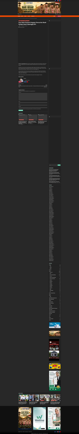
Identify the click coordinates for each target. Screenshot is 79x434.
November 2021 (51, 260)
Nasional (51, 282)
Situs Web (20, 106)
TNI (50, 291)
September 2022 (51, 247)
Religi (19, 400)
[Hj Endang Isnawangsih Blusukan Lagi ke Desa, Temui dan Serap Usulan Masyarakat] (45, 397)
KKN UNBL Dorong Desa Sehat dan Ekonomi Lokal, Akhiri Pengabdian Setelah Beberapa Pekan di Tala (23, 122)
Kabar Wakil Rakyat (51, 299)
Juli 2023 (50, 234)
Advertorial (51, 272)
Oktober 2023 (50, 230)
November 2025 (51, 198)
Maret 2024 (50, 224)
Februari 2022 (50, 256)
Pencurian (21, 83)
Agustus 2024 (50, 217)
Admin (25, 78)
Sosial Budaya (51, 290)
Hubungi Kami (30, 431)
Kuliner (50, 304)
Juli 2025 (50, 203)
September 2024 (51, 216)
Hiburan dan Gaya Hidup (53, 277)
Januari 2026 (50, 195)
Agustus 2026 (50, 186)
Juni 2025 (50, 204)
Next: (40, 86)
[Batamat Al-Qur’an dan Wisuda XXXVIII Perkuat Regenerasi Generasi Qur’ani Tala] (34, 397)
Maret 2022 (50, 255)
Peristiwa (51, 286)
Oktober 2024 (50, 215)
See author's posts (27, 80)
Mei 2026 (50, 190)
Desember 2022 (51, 243)
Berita (19, 20)
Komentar (20, 92)
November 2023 (51, 229)
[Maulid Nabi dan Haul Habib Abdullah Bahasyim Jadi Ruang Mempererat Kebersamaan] (24, 397)
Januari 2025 (50, 211)
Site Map (24, 431)
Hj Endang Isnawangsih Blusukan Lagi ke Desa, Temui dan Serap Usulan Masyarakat (44, 403)
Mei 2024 (50, 221)
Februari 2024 (50, 225)
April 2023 (50, 238)
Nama (19, 101)
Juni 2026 (50, 189)
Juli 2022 (50, 250)
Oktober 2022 (50, 246)
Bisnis (50, 273)
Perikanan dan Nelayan (52, 312)
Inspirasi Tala (40, 433)
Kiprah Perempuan (51, 303)
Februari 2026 (50, 194)
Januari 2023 (50, 242)
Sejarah (51, 267)
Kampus (50, 300)
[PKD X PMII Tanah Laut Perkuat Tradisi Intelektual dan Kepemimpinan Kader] (42, 117)
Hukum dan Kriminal (27, 20)
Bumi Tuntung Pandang (22, 20)
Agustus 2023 (50, 233)
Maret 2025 (50, 208)
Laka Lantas (50, 305)
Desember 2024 (51, 212)
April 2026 (50, 191)
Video (50, 296)
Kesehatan (51, 281)
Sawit (22, 83)
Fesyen (50, 294)
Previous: (26, 86)
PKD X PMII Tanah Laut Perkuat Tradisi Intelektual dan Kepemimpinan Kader (42, 122)
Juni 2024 (50, 220)
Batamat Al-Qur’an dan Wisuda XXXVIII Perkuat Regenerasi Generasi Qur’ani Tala (33, 403)
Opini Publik (50, 309)
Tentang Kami (26, 431)
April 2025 (50, 207)
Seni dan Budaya (51, 318)
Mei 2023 (50, 237)
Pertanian (51, 287)
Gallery (50, 295)
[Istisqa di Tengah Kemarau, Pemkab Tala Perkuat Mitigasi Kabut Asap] (32, 117)
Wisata (50, 268)
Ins (38, 123)
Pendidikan (51, 285)
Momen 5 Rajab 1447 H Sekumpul (53, 308)
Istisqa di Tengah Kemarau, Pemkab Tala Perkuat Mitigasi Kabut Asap (32, 122)
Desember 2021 (51, 259)
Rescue (50, 317)
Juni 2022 (50, 251)
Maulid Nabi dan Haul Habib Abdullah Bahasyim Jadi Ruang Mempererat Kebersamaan (53, 170)
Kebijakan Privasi (20, 431)
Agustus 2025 (50, 202)
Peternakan (50, 313)
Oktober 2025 (50, 199)
